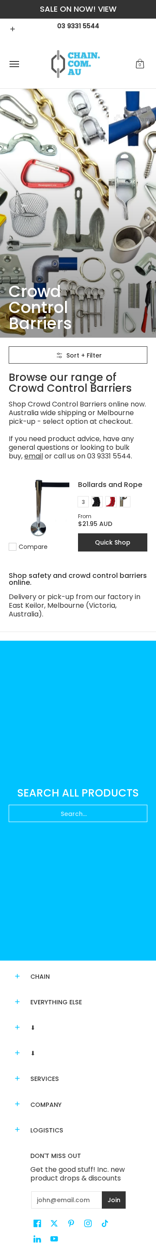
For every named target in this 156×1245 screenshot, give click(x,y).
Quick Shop (112, 542)
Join (113, 1200)
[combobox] (78, 813)
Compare (33, 546)
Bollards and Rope (110, 485)
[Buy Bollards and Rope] (39, 508)
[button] (140, 64)
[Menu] (14, 64)
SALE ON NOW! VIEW (78, 8)
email (33, 456)
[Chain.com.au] (76, 64)
